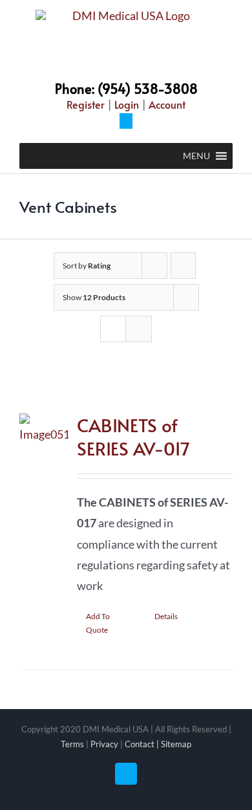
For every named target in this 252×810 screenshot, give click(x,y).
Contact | (143, 744)
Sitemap (176, 744)
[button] (196, 156)
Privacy (104, 744)
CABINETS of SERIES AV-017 (133, 436)
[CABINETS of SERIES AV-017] (43, 505)
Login (126, 104)
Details (166, 616)
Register (86, 104)
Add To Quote (98, 623)
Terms (72, 744)
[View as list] (138, 329)
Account (167, 104)
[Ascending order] (183, 265)
